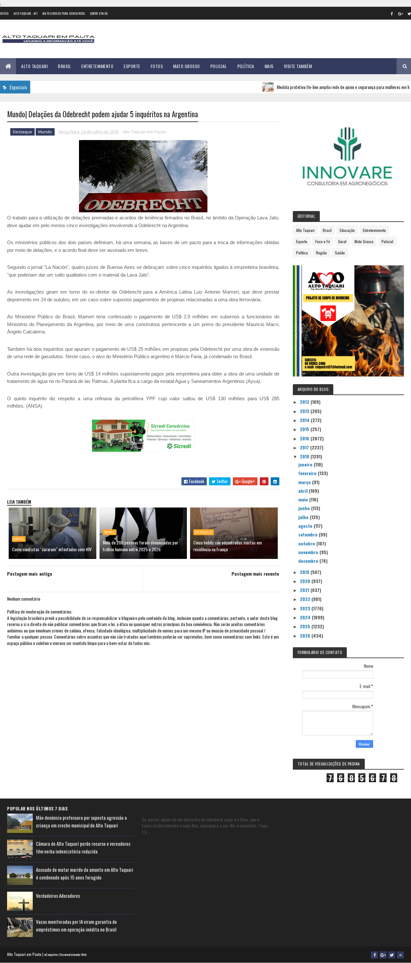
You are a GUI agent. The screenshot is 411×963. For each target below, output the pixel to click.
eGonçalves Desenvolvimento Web (65, 954)
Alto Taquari (34, 66)
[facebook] (391, 13)
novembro (308, 552)
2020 (305, 581)
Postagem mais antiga (29, 573)
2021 (305, 590)
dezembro (308, 560)
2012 (305, 401)
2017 (305, 447)
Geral (342, 241)
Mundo (45, 132)
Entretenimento (97, 66)
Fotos (157, 66)
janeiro (306, 464)
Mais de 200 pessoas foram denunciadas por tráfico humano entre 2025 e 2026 (140, 545)
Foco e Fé (322, 241)
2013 (305, 411)
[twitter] (391, 955)
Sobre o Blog (99, 13)
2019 (305, 572)
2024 (306, 617)
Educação (347, 230)
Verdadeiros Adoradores (58, 895)
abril (303, 490)
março (305, 482)
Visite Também (298, 66)
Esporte (132, 66)
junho (304, 508)
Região (321, 252)
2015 (305, 429)
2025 (305, 626)
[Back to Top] (400, 955)
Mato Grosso (186, 66)
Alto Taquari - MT (25, 13)
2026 (305, 635)
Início (4, 13)
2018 (305, 456)
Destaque (22, 132)
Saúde (340, 252)
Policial (218, 66)
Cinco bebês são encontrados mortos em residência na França (227, 545)
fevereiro (308, 473)
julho (304, 517)
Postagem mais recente (255, 573)
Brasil (64, 66)
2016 (305, 438)
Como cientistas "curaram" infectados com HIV (52, 549)
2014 (305, 420)
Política (245, 66)
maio (303, 499)
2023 (305, 608)
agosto (306, 525)
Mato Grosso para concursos (63, 13)
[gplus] (400, 13)
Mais (269, 66)
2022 (305, 599)
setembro (308, 534)
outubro (307, 543)
